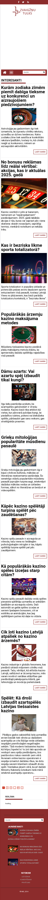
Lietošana (26, 877)
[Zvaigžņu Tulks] (4, 72)
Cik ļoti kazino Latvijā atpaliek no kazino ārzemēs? (22, 636)
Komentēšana (26, 879)
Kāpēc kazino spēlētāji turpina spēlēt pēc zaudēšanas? (23, 510)
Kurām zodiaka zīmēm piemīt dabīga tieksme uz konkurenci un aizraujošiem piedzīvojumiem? (23, 96)
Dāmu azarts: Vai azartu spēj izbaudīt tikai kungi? (20, 375)
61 (18, 788)
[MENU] (11, 72)
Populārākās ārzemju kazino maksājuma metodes (21, 318)
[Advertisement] (24, 44)
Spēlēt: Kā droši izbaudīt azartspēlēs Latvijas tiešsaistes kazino (21, 704)
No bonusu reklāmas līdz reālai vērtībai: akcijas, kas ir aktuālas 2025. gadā (23, 168)
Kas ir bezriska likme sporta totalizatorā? (21, 247)
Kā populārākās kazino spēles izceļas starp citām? (23, 570)
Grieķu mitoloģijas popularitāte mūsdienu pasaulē (23, 441)
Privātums (26, 882)
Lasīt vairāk (40, 152)
